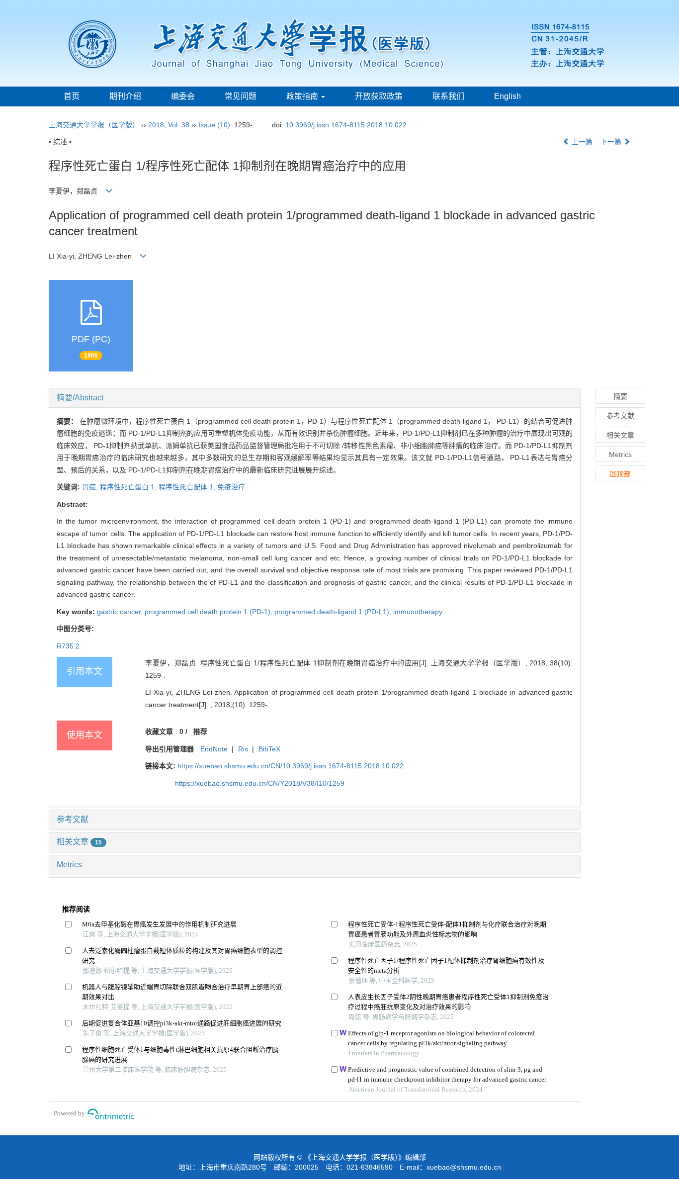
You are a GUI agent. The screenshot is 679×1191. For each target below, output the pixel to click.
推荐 (200, 731)
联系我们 (448, 96)
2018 (156, 125)
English (507, 96)
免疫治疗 (231, 487)
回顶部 (620, 474)
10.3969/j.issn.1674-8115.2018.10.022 (346, 125)
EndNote (214, 749)
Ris (243, 749)
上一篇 (581, 142)
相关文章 (79, 841)
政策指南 (303, 96)
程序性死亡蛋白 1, (129, 487)
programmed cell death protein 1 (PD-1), (209, 612)
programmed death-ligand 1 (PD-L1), (333, 612)
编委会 (183, 96)
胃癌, (91, 487)
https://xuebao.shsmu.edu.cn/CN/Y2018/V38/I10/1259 (259, 783)
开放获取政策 (379, 96)
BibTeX (269, 749)
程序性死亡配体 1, (188, 487)
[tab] (314, 397)
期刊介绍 (125, 96)
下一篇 (611, 142)
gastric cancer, (121, 612)
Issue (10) (214, 125)
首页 (72, 96)
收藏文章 (159, 731)
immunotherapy (417, 612)
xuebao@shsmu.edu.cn (463, 1167)
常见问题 (240, 96)
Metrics (69, 864)
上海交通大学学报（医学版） (94, 125)
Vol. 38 (178, 125)
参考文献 (72, 819)
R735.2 (68, 646)
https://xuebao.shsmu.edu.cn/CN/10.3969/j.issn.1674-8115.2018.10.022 (290, 766)
